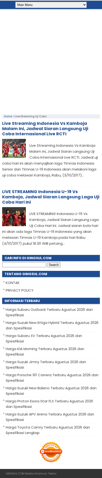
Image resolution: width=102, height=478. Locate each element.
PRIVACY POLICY (19, 290)
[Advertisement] (51, 61)
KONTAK (13, 282)
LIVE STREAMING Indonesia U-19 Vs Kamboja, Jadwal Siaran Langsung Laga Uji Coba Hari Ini (50, 197)
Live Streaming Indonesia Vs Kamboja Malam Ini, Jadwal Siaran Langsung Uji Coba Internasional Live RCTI (45, 128)
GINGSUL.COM (15, 473)
